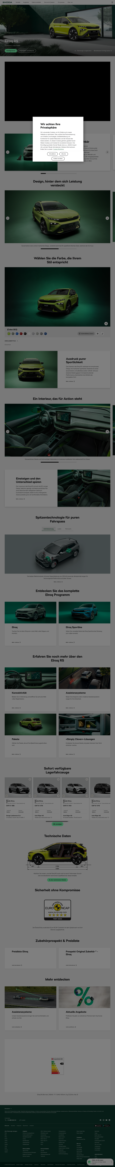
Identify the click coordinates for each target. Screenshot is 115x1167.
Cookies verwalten (58, 158)
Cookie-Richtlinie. (58, 149)
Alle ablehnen (52, 153)
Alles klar (63, 153)
